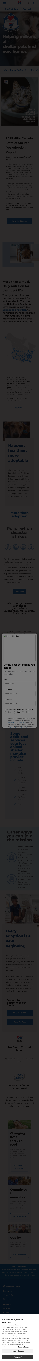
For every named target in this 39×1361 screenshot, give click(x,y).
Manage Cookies (18, 1351)
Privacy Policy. (23, 1347)
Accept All (18, 1357)
